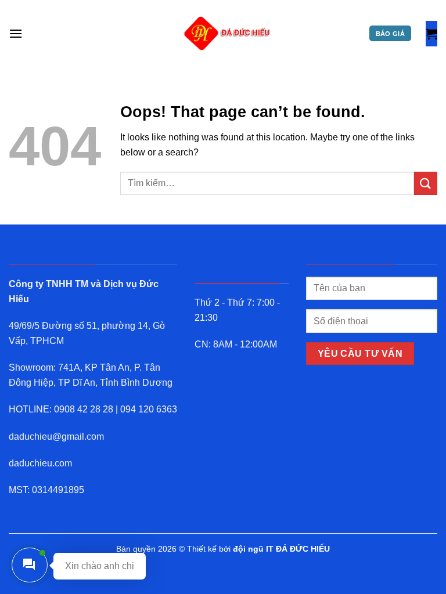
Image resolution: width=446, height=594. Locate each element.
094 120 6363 (148, 409)
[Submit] (425, 183)
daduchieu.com (40, 463)
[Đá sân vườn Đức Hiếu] (227, 34)
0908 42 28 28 (83, 409)
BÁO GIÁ (390, 33)
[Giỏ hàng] (431, 33)
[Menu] (16, 33)
